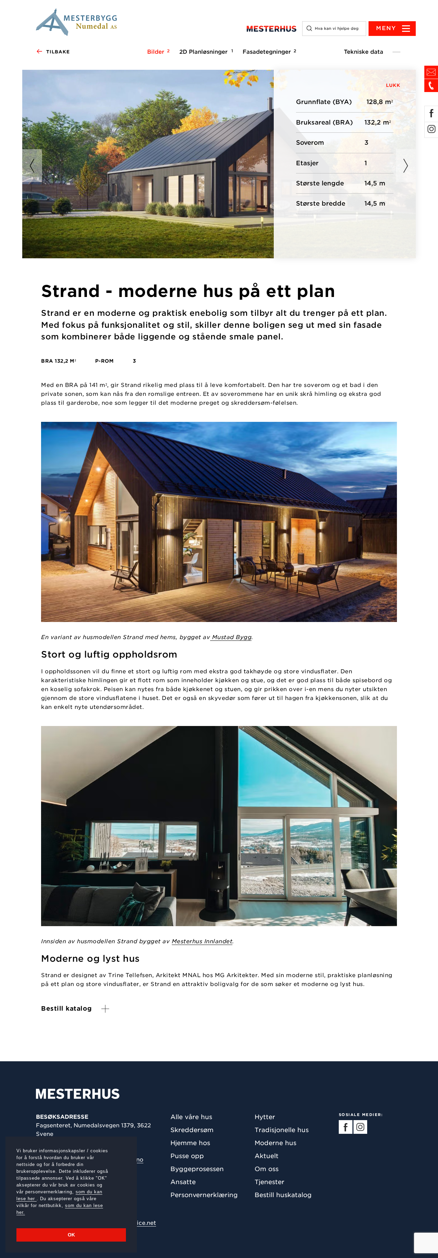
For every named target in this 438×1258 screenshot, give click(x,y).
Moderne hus (275, 1142)
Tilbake (58, 51)
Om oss (267, 1168)
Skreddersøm (192, 1129)
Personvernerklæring (204, 1194)
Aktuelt (267, 1155)
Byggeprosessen (197, 1168)
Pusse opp (187, 1155)
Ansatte (183, 1181)
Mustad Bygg (231, 637)
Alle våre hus (191, 1116)
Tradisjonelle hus (282, 1129)
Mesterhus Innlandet (202, 941)
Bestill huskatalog (283, 1194)
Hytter (265, 1116)
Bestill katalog (66, 1008)
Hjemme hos (190, 1142)
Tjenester (269, 1181)
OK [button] (71, 1234)
